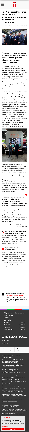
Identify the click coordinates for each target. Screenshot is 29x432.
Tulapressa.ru (8, 313)
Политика (22, 324)
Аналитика (7, 322)
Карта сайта (7, 320)
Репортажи (7, 327)
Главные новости (20, 313)
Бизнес (23, 329)
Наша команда (8, 315)
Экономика (22, 327)
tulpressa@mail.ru (17, 386)
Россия (23, 322)
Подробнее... (5, 426)
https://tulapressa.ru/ (7, 357)
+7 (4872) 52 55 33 (7, 340)
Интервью (7, 324)
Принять (12, 429)
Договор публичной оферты (9, 401)
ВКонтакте (5, 343)
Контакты (6, 317)
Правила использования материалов (12, 399)
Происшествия (8, 329)
